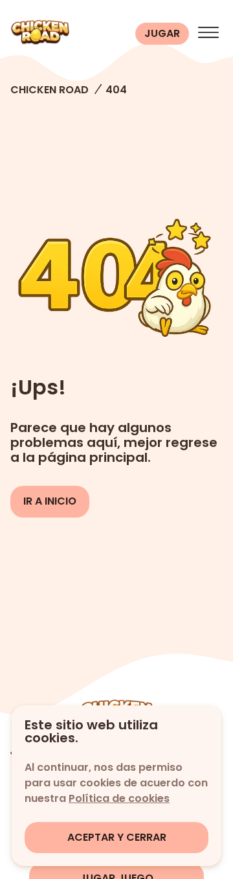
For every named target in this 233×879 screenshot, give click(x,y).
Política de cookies (119, 798)
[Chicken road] (70, 33)
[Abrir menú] (208, 34)
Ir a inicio (49, 501)
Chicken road (49, 89)
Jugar (162, 33)
